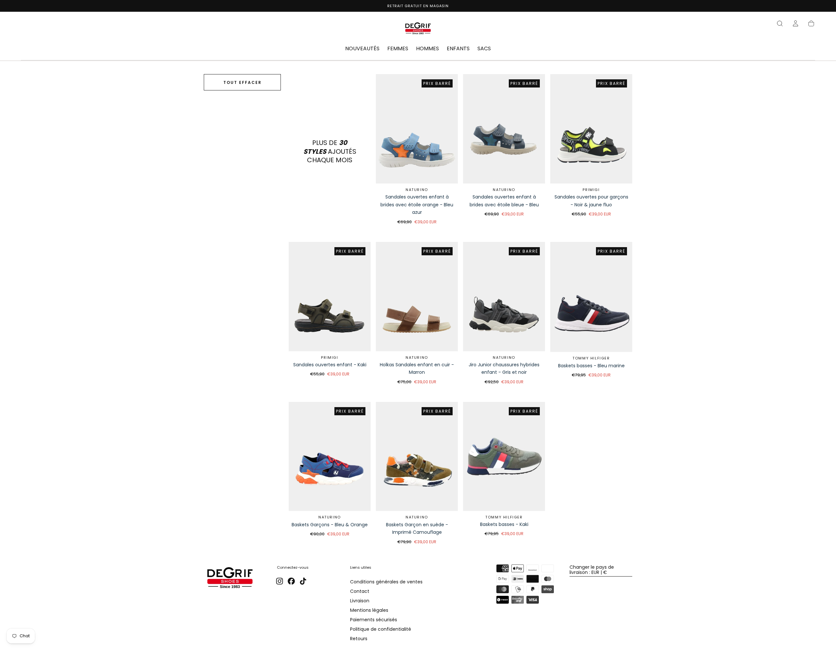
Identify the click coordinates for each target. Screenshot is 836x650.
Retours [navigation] (358, 638)
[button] (780, 23)
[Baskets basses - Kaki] (504, 456)
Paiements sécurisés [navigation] (373, 619)
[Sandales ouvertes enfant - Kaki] (330, 296)
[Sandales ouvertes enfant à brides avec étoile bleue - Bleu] (504, 128)
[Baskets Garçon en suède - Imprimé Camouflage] (417, 456)
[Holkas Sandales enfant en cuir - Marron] (417, 296)
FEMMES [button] (397, 49)
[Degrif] (230, 578)
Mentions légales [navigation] (369, 610)
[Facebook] (291, 581)
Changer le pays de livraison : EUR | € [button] (592, 569)
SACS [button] (484, 49)
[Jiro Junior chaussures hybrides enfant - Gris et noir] (504, 296)
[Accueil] (418, 29)
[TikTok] (303, 581)
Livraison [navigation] (359, 600)
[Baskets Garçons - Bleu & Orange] (330, 456)
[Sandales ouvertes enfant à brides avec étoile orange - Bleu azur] (417, 128)
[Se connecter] (795, 23)
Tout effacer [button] (242, 82)
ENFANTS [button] (458, 49)
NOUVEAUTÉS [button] (362, 49)
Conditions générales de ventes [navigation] (386, 582)
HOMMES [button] (427, 49)
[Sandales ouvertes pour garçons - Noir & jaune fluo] (591, 128)
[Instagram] (279, 581)
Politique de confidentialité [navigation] (380, 629)
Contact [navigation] (359, 591)
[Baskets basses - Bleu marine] (591, 297)
